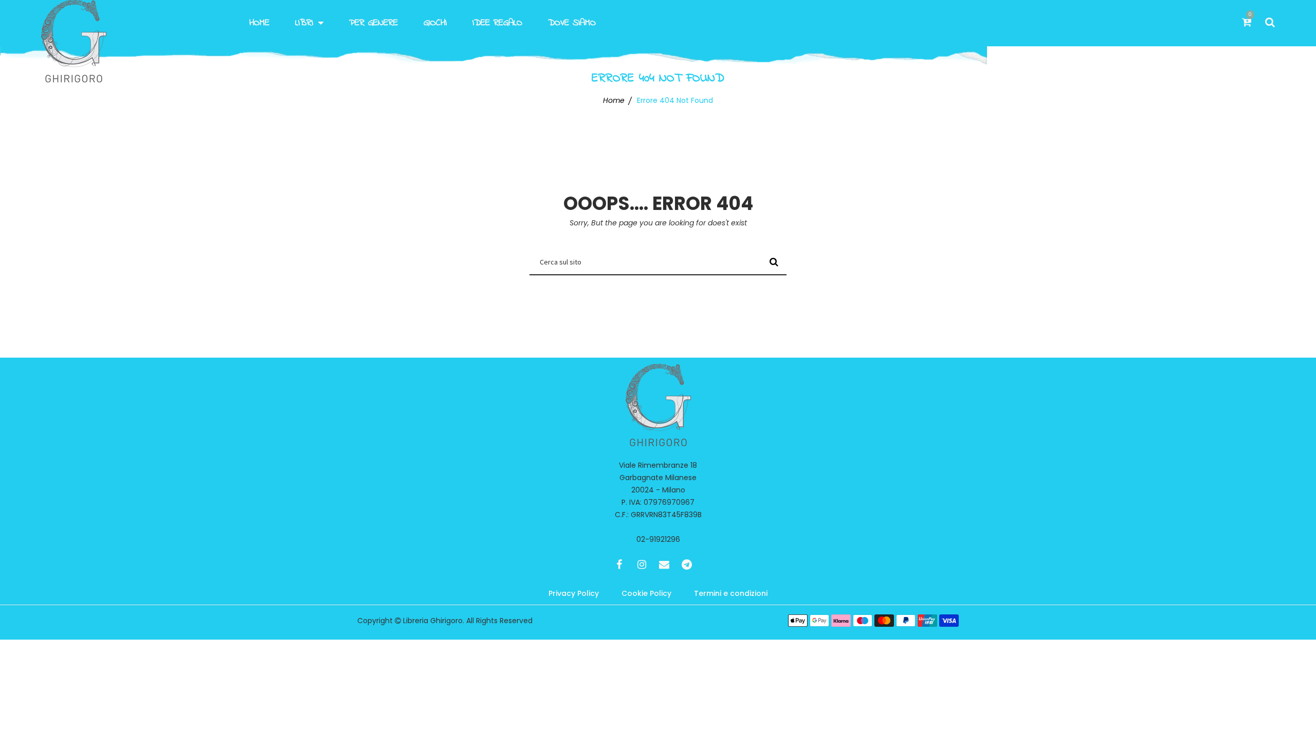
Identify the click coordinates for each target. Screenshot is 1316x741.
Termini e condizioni (730, 593)
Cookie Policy (646, 593)
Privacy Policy (574, 593)
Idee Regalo (497, 23)
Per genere (373, 23)
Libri (304, 23)
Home (259, 23)
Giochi (435, 23)
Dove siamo (572, 23)
